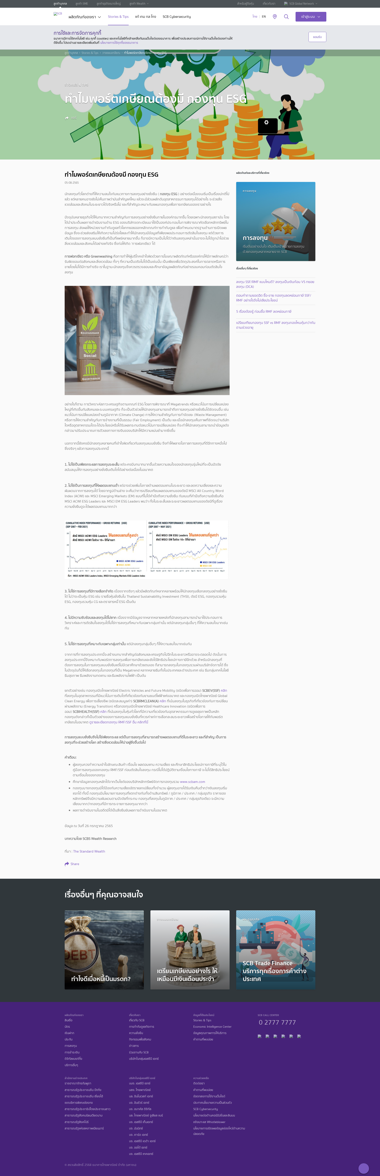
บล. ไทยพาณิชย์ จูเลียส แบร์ (146, 1115)
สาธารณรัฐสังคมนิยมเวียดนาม (83, 1115)
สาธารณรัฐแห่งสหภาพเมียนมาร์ (84, 1128)
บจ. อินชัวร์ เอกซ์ (139, 1102)
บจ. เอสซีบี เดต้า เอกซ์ (142, 1141)
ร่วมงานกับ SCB (139, 1052)
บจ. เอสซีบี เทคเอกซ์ (141, 1154)
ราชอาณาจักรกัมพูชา (78, 1083)
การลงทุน (71, 1046)
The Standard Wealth (89, 851)
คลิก (224, 690)
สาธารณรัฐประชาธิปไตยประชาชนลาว (87, 1109)
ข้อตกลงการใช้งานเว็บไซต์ (209, 1096)
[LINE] (267, 1035)
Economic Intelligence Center (212, 1026)
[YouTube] (283, 1035)
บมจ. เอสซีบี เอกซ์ (139, 1083)
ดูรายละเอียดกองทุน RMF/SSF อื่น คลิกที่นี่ (118, 722)
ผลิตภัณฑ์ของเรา (82, 17)
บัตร (67, 1026)
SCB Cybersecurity (177, 17)
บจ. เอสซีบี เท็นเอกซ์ (141, 1122)
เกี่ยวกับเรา (269, 4)
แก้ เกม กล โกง (145, 17)
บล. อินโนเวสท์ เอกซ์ (141, 1096)
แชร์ (73, 117)
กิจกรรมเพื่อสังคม (140, 1039)
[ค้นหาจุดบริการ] (274, 17)
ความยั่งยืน (136, 1033)
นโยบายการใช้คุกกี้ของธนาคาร (119, 42)
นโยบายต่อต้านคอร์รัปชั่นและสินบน (214, 1115)
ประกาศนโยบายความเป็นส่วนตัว (212, 1102)
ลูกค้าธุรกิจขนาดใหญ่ (109, 4)
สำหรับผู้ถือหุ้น (245, 4)
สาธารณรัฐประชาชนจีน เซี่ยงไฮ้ (84, 1096)
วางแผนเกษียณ (111, 53)
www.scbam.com (192, 781)
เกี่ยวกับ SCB (136, 1020)
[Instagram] (299, 1035)
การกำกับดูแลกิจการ (141, 1026)
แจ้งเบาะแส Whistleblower (209, 1122)
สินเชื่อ (68, 1020)
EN (264, 16)
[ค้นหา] (286, 17)
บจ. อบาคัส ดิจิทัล (140, 1109)
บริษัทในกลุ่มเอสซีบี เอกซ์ (144, 1058)
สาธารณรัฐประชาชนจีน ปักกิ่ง (83, 1090)
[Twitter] (291, 1035)
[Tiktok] (275, 1035)
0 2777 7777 (277, 1022)
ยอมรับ (317, 36)
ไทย (255, 16)
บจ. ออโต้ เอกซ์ (138, 1147)
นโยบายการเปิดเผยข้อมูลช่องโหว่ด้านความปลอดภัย (219, 1131)
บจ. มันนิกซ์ (136, 1128)
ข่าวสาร (134, 1046)
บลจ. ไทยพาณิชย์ (140, 1090)
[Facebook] (259, 1035)
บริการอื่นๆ (71, 1065)
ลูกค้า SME (82, 4)
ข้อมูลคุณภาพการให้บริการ (210, 1033)
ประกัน (68, 1039)
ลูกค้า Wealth (137, 4)
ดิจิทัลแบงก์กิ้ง (73, 1058)
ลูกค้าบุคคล (60, 4)
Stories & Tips (118, 17)
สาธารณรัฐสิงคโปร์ (77, 1122)
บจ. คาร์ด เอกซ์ (138, 1134)
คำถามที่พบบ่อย (203, 1039)
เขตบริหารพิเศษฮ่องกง (79, 1102)
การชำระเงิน (72, 1052)
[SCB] (58, 14)
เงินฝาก (69, 1033)
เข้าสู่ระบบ (308, 16)
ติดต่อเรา (199, 1083)
